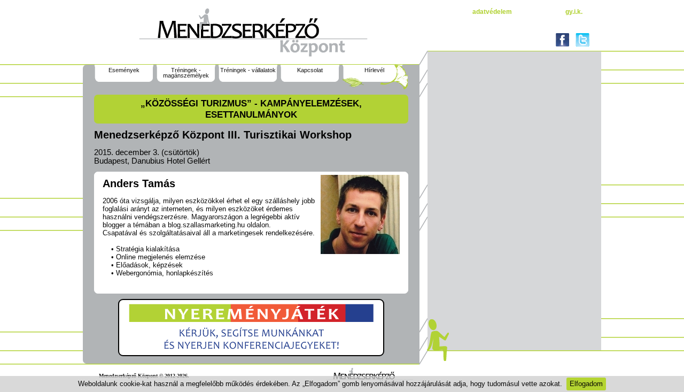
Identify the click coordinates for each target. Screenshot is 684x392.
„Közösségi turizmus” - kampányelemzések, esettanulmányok (251, 109)
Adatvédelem (492, 12)
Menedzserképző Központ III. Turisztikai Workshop (223, 135)
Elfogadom (586, 384)
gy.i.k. (573, 12)
